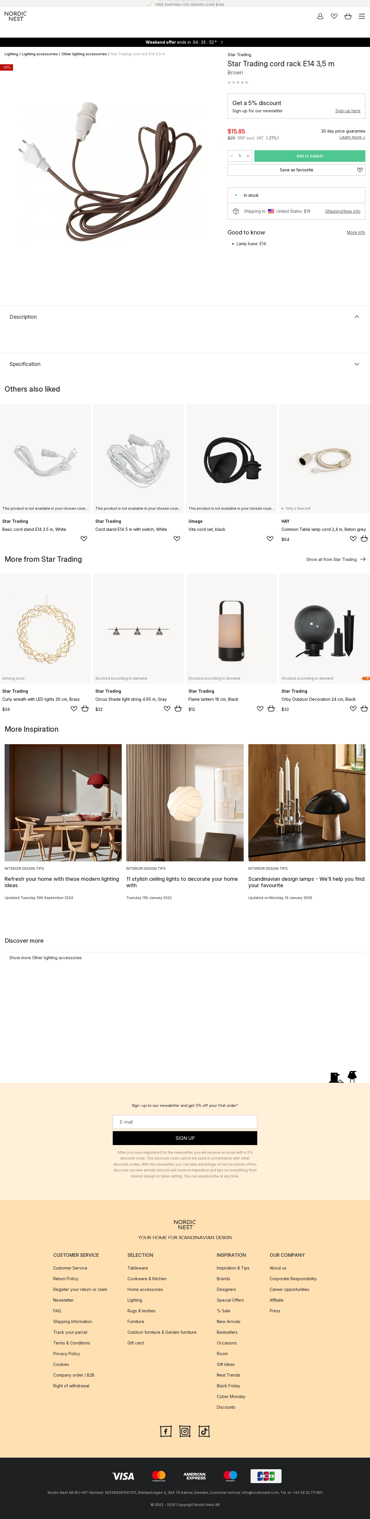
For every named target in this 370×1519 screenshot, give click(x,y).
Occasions (227, 1342)
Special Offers (230, 1300)
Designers (226, 1289)
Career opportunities (289, 1289)
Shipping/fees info (342, 211)
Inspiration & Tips (233, 1267)
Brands (223, 1278)
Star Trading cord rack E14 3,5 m (138, 54)
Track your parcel (70, 1332)
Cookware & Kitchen (146, 1278)
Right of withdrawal (71, 1385)
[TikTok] (204, 1430)
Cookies (61, 1364)
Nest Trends (228, 1375)
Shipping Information (72, 1321)
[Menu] (362, 16)
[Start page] (16, 16)
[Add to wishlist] (83, 538)
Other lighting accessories (84, 54)
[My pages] (320, 16)
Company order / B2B (74, 1375)
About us (278, 1267)
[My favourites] (334, 16)
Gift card (135, 1342)
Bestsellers (227, 1332)
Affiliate (277, 1300)
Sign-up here (347, 110)
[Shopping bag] (348, 16)
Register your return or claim (80, 1289)
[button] (237, 82)
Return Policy (65, 1278)
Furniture (135, 1321)
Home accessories (145, 1289)
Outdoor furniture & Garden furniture (162, 1332)
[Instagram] (185, 1430)
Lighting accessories (40, 54)
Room (222, 1353)
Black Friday (228, 1385)
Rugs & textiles (141, 1310)
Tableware (137, 1267)
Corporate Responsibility (293, 1278)
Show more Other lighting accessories (45, 957)
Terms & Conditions (71, 1342)
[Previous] (10, 173)
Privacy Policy (66, 1353)
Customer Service (70, 1267)
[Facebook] (165, 1430)
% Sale (223, 1310)
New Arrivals (228, 1321)
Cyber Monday (231, 1396)
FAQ (57, 1310)
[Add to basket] (364, 538)
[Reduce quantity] (231, 156)
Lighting (11, 54)
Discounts (226, 1407)
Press (275, 1310)
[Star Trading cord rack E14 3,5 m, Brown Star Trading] (110, 171)
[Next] (210, 173)
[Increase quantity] (248, 156)
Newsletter (63, 1300)
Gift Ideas (226, 1364)
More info (356, 232)
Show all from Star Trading (331, 559)
